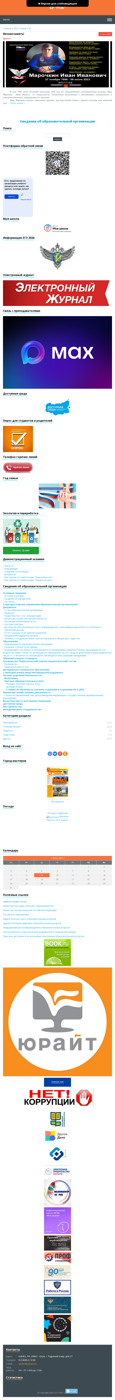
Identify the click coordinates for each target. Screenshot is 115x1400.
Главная (7, 28)
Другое (6, 38)
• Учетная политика (13, 624)
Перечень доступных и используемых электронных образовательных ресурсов (43, 936)
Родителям (9, 734)
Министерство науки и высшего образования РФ (28, 905)
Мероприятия (10, 722)
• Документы (9, 574)
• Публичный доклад (13, 630)
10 (11, 875)
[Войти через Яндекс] (60, 753)
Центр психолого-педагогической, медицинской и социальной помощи (39, 931)
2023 (16, 28)
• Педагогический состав (15, 666)
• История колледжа (13, 595)
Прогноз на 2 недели (57, 820)
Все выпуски (57, 801)
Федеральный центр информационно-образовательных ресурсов (36, 927)
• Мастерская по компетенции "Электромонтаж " (28, 577)
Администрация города (15, 901)
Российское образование (16, 914)
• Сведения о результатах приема (20, 647)
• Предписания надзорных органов (20, 635)
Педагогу (7, 730)
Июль (23, 28)
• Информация (10, 568)
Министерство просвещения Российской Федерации (30, 910)
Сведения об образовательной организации (57, 121)
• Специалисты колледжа (15, 571)
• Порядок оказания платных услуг (21, 683)
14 (73, 875)
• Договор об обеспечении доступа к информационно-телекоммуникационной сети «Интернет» (52, 627)
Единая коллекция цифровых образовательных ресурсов (32, 923)
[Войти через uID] (50, 753)
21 (73, 879)
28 (73, 883)
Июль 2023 (58, 858)
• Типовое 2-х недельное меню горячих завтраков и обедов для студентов (41, 638)
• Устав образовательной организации (23, 610)
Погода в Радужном (57, 813)
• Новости (8, 565)
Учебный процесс (12, 726)
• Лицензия (8, 612)
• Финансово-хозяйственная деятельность (25, 618)
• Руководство (10, 664)
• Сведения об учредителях (17, 598)
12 (42, 875)
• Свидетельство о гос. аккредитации (22, 615)
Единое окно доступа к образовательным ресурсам (29, 918)
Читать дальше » (17, 103)
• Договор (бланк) (13, 686)
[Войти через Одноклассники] (65, 753)
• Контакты (8, 601)
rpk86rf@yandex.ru (28, 1363)
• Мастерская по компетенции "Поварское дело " (28, 580)
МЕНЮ (6, 19)
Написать (11, 196)
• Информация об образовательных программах (28, 644)
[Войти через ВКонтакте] (55, 753)
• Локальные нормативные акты (19, 621)
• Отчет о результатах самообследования (24, 632)
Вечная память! (13, 34)
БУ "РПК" (57, 7)
